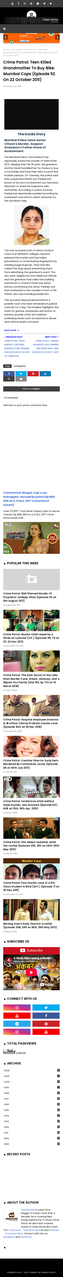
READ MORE (10, 330)
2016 (31, 1104)
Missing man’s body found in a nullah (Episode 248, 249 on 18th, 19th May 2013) (30, 925)
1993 (32, 1144)
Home (6, 49)
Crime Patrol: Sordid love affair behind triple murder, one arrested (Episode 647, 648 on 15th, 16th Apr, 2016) (30, 804)
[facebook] (18, 3)
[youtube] (12, 3)
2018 (31, 1093)
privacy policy (48, 1272)
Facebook (26, 1237)
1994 (31, 1138)
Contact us (35, 1272)
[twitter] (44, 3)
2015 (32, 1110)
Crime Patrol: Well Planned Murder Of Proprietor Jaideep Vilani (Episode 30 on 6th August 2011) (29, 597)
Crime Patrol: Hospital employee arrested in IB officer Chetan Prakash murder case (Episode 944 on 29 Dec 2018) (30, 723)
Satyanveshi (28, 1209)
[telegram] (38, 3)
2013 (32, 1121)
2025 (31, 1076)
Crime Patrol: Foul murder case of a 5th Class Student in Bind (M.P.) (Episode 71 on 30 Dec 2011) (31, 886)
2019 (31, 1087)
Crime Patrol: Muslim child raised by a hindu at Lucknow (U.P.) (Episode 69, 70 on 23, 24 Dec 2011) (31, 638)
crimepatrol (16, 49)
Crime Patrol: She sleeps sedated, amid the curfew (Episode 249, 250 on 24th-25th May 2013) (31, 845)
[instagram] (25, 3)
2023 (31, 1081)
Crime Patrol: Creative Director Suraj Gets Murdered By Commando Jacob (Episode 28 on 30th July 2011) (30, 764)
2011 (32, 1132)
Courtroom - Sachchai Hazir (24, 1230)
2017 (32, 1098)
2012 (32, 1127)
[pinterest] (31, 3)
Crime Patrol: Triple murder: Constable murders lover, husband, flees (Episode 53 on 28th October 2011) (17, 348)
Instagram (9, 1237)
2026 (31, 1070)
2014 (31, 1115)
